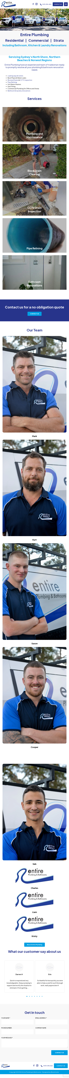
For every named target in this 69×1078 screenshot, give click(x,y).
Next (66, 976)
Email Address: (40, 1018)
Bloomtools (55, 1072)
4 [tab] (34, 996)
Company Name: (40, 1028)
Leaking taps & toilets (15, 76)
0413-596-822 (46, 4)
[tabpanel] (19, 976)
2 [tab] (29, 996)
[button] (35, 314)
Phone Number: (6, 1028)
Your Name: (5, 1018)
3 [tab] (32, 996)
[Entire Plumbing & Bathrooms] (8, 4)
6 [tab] (39, 996)
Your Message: (6, 1038)
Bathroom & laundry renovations (19, 91)
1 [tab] (27, 996)
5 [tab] (37, 996)
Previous (2, 976)
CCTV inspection (26, 80)
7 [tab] (42, 996)
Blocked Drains (13, 80)
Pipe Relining (12, 82)
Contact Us (58, 4)
